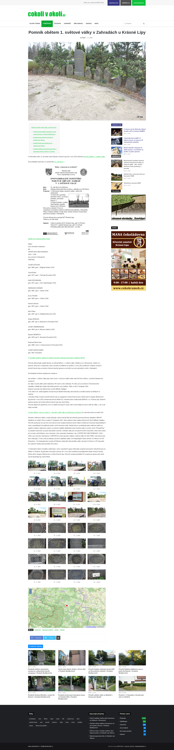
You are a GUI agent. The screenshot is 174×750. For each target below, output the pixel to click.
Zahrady (62, 629)
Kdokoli (89, 23)
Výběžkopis (47, 23)
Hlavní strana (35, 23)
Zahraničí (67, 23)
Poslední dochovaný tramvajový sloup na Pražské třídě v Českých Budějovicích (71, 697)
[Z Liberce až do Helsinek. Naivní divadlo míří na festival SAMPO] (116, 132)
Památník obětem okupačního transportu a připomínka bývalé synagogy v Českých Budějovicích (44, 151)
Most (78, 719)
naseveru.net (113, 3)
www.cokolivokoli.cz (34, 746)
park (41, 722)
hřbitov (46, 719)
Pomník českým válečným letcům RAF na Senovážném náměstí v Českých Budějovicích (102, 671)
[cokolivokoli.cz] (46, 13)
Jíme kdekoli (78, 23)
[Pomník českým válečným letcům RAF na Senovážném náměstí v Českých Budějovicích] (102, 657)
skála (61, 722)
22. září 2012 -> (59, 162)
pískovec (54, 722)
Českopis (57, 23)
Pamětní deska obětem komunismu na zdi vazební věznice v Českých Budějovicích (102, 725)
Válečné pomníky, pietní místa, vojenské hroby (43, 127)
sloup (67, 722)
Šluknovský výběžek (47, 629)
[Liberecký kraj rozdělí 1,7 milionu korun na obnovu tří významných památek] (116, 141)
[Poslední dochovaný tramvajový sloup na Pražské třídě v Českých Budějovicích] (71, 683)
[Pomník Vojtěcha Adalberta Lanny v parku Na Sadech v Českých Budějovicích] (132, 657)
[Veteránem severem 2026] (116, 186)
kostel (57, 719)
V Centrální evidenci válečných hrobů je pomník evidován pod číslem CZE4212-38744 (56, 358)
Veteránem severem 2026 (132, 183)
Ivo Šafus (83, 37)
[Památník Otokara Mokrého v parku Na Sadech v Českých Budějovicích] (41, 683)
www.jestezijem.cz (140, 746)
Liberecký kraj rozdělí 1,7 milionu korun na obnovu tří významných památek (133, 140)
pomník (56, 629)
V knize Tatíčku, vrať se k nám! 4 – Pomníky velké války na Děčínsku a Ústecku (54, 412)
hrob (39, 719)
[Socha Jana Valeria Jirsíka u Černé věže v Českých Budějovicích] (71, 657)
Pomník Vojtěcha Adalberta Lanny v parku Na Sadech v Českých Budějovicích (131, 671)
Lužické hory (70, 719)
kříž (63, 719)
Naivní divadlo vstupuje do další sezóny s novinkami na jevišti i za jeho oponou (133, 149)
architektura (32, 719)
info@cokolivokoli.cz (47, 746)
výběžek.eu (126, 3)
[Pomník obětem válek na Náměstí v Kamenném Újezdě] (102, 683)
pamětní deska (33, 722)
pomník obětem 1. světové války (94, 156)
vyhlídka (80, 722)
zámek (31, 725)
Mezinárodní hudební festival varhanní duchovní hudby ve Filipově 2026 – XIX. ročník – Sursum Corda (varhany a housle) (134, 164)
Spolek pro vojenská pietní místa (39, 239)
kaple (51, 719)
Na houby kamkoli (125, 731)
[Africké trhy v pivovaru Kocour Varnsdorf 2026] (116, 177)
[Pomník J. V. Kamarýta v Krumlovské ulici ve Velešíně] (132, 683)
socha (73, 722)
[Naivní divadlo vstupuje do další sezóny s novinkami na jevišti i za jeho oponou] (116, 150)
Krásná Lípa (38, 629)
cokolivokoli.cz (139, 3)
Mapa (96, 23)
